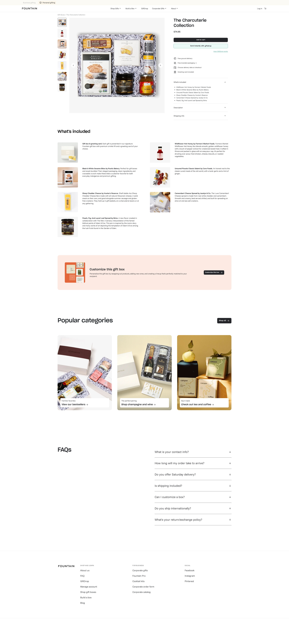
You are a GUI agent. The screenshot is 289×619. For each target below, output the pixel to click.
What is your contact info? (172, 452)
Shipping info (179, 116)
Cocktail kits (138, 581)
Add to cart (200, 40)
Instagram (190, 575)
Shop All (222, 320)
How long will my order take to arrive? (179, 463)
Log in (259, 8)
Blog (82, 602)
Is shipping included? (168, 486)
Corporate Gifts (158, 8)
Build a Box (130, 8)
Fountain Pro (139, 575)
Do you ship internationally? (173, 508)
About (173, 8)
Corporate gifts (140, 570)
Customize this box (212, 272)
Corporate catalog (141, 592)
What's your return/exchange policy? (178, 519)
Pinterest (189, 581)
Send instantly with (197, 46)
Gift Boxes (61, 15)
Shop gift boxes (88, 592)
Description (178, 107)
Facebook (189, 570)
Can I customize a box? (170, 497)
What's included (180, 82)
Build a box (86, 597)
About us (84, 570)
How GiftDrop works (220, 51)
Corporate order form (143, 586)
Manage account (88, 586)
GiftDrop (144, 8)
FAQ (82, 575)
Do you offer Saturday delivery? (175, 474)
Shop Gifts (115, 8)
